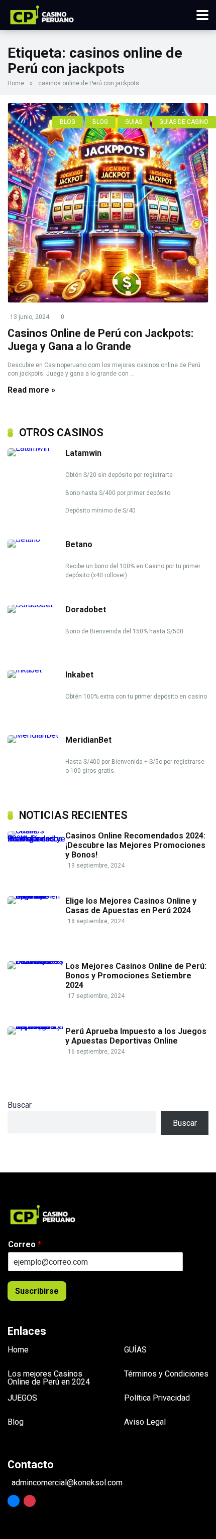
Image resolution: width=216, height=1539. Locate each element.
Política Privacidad (157, 1398)
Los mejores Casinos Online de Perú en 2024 (49, 1378)
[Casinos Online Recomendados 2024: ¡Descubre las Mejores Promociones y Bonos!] (36, 838)
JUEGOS (22, 1398)
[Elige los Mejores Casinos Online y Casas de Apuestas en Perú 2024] (36, 896)
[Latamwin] (36, 448)
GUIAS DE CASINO (183, 121)
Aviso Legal (145, 1422)
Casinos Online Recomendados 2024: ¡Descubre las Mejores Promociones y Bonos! (135, 845)
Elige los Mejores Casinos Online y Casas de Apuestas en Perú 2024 (130, 905)
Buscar (20, 1105)
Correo (24, 1244)
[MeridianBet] (36, 735)
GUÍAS (135, 1349)
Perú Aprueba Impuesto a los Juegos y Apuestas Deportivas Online (135, 1036)
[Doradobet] (36, 604)
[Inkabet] (36, 669)
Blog (16, 1422)
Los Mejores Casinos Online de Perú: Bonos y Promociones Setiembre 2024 (135, 975)
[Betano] (36, 539)
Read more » (31, 390)
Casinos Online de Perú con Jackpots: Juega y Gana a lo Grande (100, 340)
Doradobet (85, 609)
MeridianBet (88, 740)
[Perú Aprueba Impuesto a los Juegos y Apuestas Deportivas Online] (36, 1026)
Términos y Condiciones (166, 1374)
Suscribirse (37, 1291)
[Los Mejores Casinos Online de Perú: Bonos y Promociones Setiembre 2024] (36, 961)
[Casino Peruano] (42, 14)
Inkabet (79, 674)
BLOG (67, 121)
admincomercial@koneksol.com (67, 1483)
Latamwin (83, 453)
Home (16, 83)
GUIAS (133, 121)
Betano (78, 544)
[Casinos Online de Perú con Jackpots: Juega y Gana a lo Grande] (108, 203)
